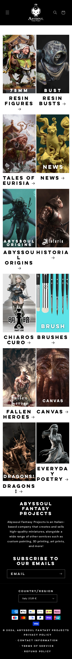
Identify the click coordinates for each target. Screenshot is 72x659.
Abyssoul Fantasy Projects (43, 630)
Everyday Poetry (53, 474)
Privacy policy (38, 634)
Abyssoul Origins (19, 258)
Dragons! (19, 488)
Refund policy (37, 651)
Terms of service (38, 645)
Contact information (38, 640)
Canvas (50, 411)
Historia (52, 252)
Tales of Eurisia (19, 180)
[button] (7, 13)
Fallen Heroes (17, 414)
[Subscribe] (61, 574)
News (50, 177)
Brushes (52, 337)
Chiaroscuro (19, 340)
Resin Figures (19, 101)
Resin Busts (51, 101)
